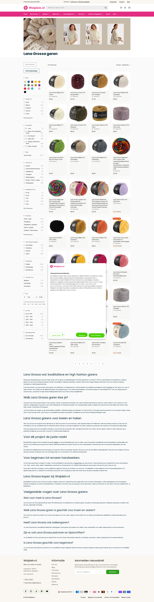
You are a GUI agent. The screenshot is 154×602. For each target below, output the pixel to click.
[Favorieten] (121, 7)
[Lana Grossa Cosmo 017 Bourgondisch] (78, 81)
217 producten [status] (52, 65)
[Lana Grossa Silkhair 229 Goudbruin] (78, 226)
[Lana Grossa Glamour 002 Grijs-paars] (121, 113)
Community (113, 2)
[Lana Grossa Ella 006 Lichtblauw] (121, 331)
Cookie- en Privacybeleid (111, 597)
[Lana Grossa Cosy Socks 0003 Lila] (57, 260)
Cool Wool (109, 387)
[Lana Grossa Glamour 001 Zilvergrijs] (121, 295)
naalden (56, 442)
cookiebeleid (65, 286)
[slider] (24, 302)
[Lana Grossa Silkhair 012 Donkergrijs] (100, 146)
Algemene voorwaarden (95, 597)
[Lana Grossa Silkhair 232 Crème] (57, 81)
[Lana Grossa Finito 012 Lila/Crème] (121, 188)
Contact (121, 2)
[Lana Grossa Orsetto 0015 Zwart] (57, 226)
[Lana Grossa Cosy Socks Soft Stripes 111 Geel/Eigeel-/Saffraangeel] (121, 226)
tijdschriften (78, 463)
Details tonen (56, 335)
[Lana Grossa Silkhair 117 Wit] (57, 113)
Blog (128, 2)
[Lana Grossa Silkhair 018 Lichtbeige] (121, 81)
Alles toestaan (96, 335)
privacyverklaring (55, 286)
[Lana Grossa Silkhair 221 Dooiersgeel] (78, 260)
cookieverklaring (71, 290)
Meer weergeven (28, 118)
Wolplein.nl (32, 597)
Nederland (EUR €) (66, 592)
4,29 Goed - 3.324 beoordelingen (80, 2)
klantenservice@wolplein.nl (33, 583)
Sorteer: (122, 65)
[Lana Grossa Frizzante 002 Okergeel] (100, 81)
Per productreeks (31, 71)
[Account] (125, 8)
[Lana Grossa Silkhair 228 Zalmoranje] (100, 226)
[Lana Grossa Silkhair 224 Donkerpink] (100, 260)
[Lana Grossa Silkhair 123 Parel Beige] (78, 146)
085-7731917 (29, 579)
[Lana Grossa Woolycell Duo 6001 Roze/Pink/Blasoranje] (121, 260)
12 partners (95, 282)
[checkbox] (25, 82)
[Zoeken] (106, 8)
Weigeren (82, 335)
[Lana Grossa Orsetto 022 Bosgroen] (78, 113)
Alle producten (30, 64)
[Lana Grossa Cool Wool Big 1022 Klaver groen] (57, 146)
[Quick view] (64, 88)
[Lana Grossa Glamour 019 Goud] (100, 113)
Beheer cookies (125, 597)
